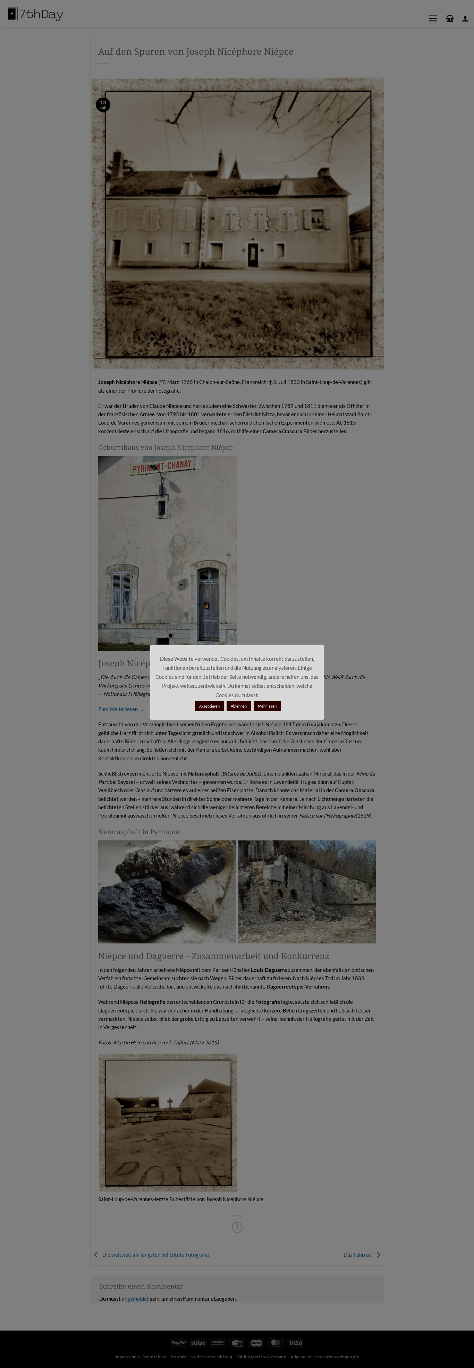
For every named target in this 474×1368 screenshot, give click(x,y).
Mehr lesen (267, 706)
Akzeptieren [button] (209, 706)
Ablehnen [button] (239, 706)
